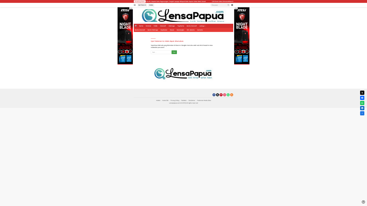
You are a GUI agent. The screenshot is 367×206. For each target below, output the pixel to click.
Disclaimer (192, 100)
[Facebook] (214, 95)
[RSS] (231, 95)
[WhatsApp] (228, 95)
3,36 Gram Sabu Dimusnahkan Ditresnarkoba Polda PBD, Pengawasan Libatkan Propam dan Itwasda (232, 1)
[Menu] (135, 5)
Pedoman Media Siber (204, 100)
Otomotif (163, 26)
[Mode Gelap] (232, 5)
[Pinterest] (221, 95)
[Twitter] (217, 95)
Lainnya (201, 26)
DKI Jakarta (190, 30)
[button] (228, 4)
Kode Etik (165, 100)
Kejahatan (164, 30)
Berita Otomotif (192, 26)
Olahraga (172, 26)
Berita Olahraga (153, 30)
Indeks (151, 5)
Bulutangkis (180, 30)
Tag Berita (180, 26)
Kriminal (148, 26)
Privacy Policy (175, 100)
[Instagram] (224, 95)
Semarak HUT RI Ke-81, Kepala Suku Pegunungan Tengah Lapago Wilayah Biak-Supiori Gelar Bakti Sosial (158, 1)
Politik (155, 26)
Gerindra (200, 30)
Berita (141, 26)
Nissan (172, 30)
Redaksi (183, 100)
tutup (131, 8)
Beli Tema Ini (142, 5)
